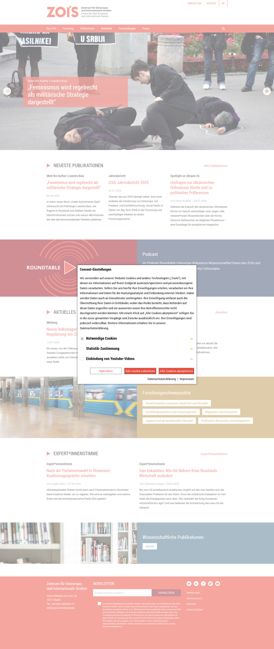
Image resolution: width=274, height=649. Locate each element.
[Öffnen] (191, 338)
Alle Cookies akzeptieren (176, 371)
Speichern (106, 371)
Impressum (187, 379)
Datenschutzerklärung (94, 328)
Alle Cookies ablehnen (140, 371)
